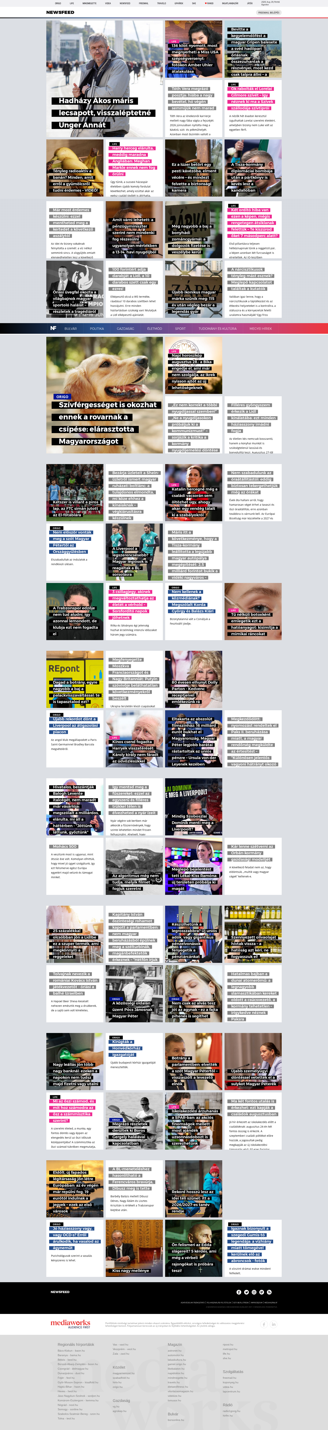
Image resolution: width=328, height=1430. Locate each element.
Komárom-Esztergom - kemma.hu (78, 1400)
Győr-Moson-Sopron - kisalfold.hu (78, 1382)
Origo (58, 3)
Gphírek (179, 3)
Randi (210, 3)
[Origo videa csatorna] (261, 1292)
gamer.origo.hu (177, 1364)
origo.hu (118, 1386)
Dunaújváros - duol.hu (71, 1373)
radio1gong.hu (231, 1411)
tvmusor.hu (174, 1400)
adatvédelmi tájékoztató (193, 1303)
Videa (108, 3)
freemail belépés (268, 12)
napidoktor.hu (176, 1373)
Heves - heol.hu (67, 1391)
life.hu (226, 1353)
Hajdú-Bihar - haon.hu (71, 1386)
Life (72, 3)
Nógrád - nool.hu (68, 1404)
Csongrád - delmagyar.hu (73, 1368)
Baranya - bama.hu (69, 1355)
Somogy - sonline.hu (70, 1409)
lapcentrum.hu (231, 1391)
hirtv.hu (117, 1382)
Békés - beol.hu (67, 1359)
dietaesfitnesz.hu (178, 1386)
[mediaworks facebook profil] (264, 1324)
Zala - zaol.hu (121, 1353)
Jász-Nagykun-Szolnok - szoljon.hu (79, 1395)
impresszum (256, 1303)
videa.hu (228, 1386)
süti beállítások (241, 1303)
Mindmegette (89, 3)
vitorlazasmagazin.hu (180, 1391)
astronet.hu (174, 1350)
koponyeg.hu (230, 1382)
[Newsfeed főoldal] (60, 1292)
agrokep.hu (119, 1411)
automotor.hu (176, 1355)
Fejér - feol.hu (66, 1377)
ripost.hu (228, 1344)
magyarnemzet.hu (124, 1373)
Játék (250, 3)
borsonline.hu (176, 1419)
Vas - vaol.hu (120, 1344)
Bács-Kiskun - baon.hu (71, 1350)
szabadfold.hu (121, 1377)
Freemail (143, 3)
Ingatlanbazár (230, 3)
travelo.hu (174, 1382)
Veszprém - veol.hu (124, 1349)
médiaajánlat (270, 1303)
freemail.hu (229, 1377)
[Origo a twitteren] (246, 1292)
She (194, 3)
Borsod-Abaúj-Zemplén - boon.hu (78, 1364)
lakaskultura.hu (177, 1359)
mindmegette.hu (177, 1377)
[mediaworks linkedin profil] (273, 1324)
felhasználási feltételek (219, 1303)
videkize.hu (174, 1395)
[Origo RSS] (269, 1292)
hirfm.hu (228, 1415)
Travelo (161, 3)
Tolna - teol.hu (66, 1418)
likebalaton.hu (176, 1368)
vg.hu (116, 1406)
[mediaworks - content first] (70, 1324)
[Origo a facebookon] (239, 1292)
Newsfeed (125, 3)
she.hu (227, 1358)
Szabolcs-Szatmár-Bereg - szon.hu (79, 1413)
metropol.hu (230, 1349)
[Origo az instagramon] (254, 1292)
